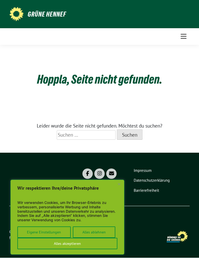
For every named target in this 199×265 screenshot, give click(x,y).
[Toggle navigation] (183, 36)
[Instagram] (99, 173)
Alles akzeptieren (67, 243)
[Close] (119, 184)
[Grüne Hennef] (16, 13)
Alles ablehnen (94, 232)
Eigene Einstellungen (44, 232)
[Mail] (111, 173)
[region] (67, 217)
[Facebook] (87, 173)
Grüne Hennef (47, 14)
